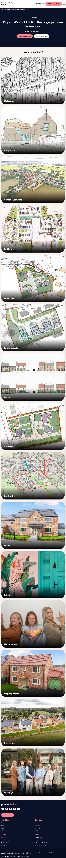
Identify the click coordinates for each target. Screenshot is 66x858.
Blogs (3, 845)
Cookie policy (39, 837)
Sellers (37, 825)
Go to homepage (41, 36)
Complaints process (41, 845)
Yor (2, 830)
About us (4, 837)
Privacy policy (39, 840)
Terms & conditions (41, 842)
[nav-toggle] (64, 3)
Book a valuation (25, 36)
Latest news (5, 842)
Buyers (37, 823)
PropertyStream (16, 856)
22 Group (27, 856)
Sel (2, 828)
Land (36, 830)
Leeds (3, 825)
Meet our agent (6, 840)
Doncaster (4, 823)
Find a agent (7, 814)
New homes (38, 828)
